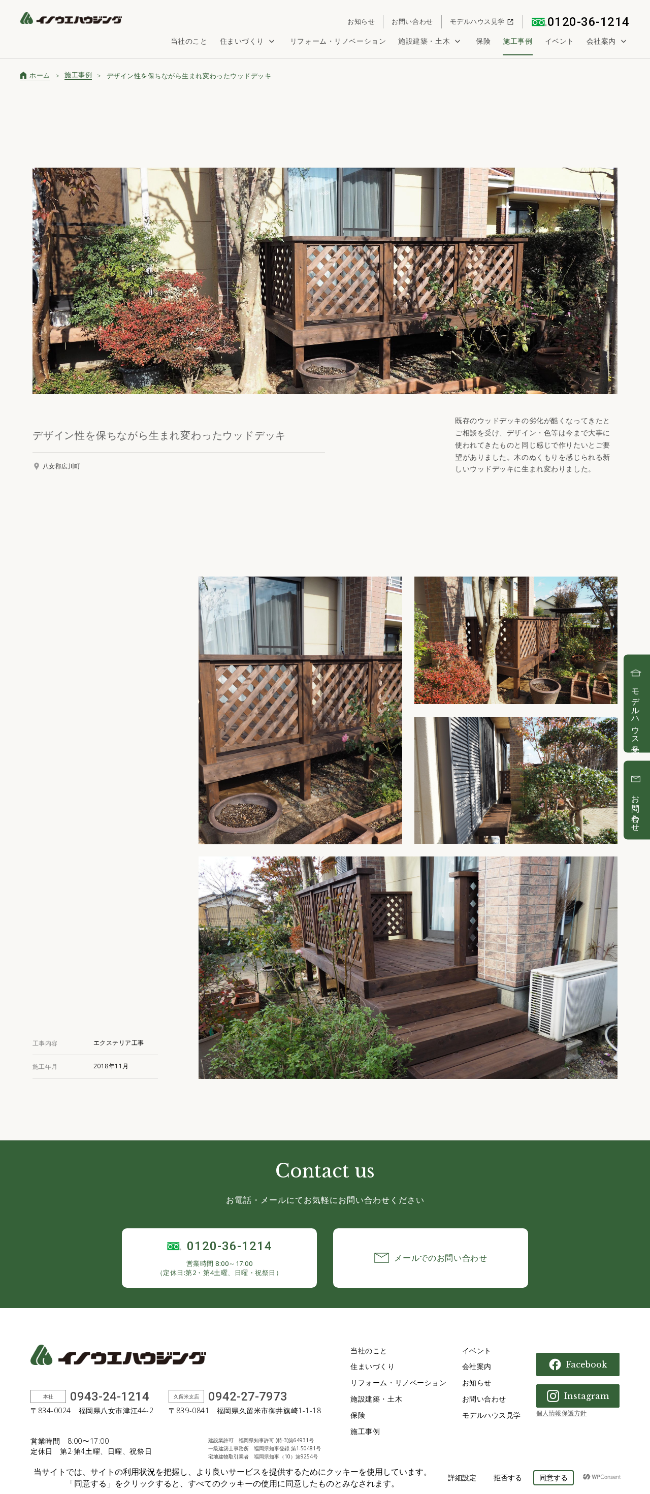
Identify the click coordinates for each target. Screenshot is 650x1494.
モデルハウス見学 (477, 21)
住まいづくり (242, 41)
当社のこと (189, 41)
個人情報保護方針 (561, 1413)
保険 (483, 41)
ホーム (39, 75)
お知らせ (361, 21)
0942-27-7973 (247, 1396)
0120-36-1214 (588, 22)
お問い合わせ (412, 21)
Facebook (586, 1364)
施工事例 (517, 41)
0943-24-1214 (109, 1396)
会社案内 (601, 41)
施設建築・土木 (424, 41)
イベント (559, 41)
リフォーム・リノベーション (338, 41)
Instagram (586, 1396)
